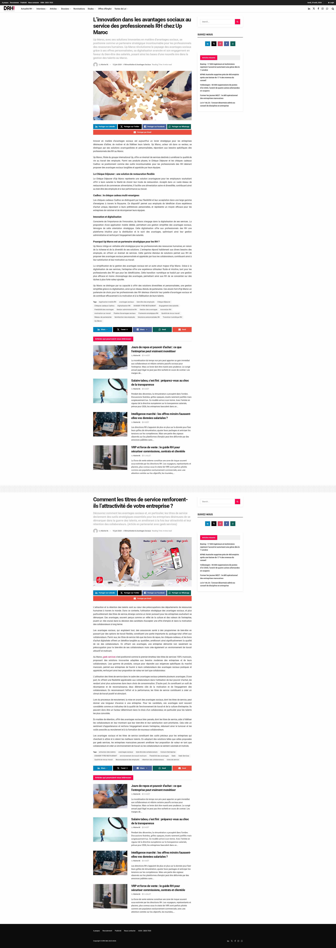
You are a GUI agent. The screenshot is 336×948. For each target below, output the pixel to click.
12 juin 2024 (117, 65)
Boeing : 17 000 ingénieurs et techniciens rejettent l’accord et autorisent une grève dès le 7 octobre (220, 67)
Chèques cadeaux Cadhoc (104, 306)
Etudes (91, 9)
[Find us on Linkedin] (207, 43)
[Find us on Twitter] (314, 8)
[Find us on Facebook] (318, 8)
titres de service (173, 760)
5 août (146, 389)
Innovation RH (165, 309)
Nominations (79, 9)
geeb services (109, 657)
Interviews (40, 9)
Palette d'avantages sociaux (125, 313)
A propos (5, 3)
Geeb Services (183, 756)
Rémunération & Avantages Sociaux (137, 65)
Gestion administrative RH (127, 309)
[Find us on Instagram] (323, 8)
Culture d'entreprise (168, 752)
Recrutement (14, 3)
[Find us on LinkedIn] (309, 8)
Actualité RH (26, 9)
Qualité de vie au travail (170, 313)
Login (332, 3)
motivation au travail (102, 313)
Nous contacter (33, 3)
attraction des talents (107, 752)
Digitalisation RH (124, 306)
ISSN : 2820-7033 (46, 3)
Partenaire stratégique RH (148, 313)
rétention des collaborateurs (153, 760)
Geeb (173, 756)
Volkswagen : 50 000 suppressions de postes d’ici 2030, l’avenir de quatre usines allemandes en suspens (220, 88)
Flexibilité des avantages (104, 309)
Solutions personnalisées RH (149, 317)
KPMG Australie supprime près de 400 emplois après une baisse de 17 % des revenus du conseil (219, 77)
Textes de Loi (120, 9)
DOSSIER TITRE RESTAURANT (145, 306)
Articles (53, 9)
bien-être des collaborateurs (147, 752)
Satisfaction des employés (125, 317)
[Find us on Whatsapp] (327, 8)
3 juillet (147, 456)
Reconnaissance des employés (127, 760)
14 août (146, 355)
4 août (146, 422)
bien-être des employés (145, 302)
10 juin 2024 (117, 531)
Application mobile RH (107, 302)
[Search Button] (333, 9)
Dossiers (65, 9)
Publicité (23, 3)
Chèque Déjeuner (163, 302)
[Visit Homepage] (9, 8)
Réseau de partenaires (103, 317)
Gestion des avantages (148, 309)
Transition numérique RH (172, 317)
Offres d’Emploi (105, 9)
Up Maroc (98, 321)
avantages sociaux (126, 302)
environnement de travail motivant (133, 756)
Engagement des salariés (168, 306)
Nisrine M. (104, 65)
